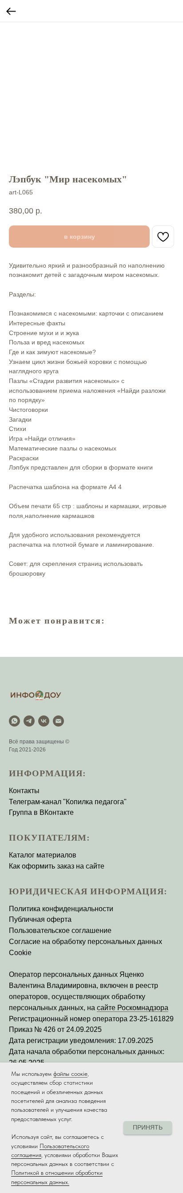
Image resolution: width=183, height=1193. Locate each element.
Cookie (20, 952)
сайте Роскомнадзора (132, 1007)
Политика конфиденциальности (61, 909)
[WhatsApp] (14, 721)
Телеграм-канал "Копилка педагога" (68, 802)
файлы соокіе (70, 1073)
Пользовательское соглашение (60, 930)
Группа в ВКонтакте (41, 812)
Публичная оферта (40, 919)
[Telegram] (29, 721)
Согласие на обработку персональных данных (85, 941)
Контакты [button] (24, 790)
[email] (58, 721)
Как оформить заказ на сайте (56, 866)
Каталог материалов (42, 855)
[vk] (43, 721)
